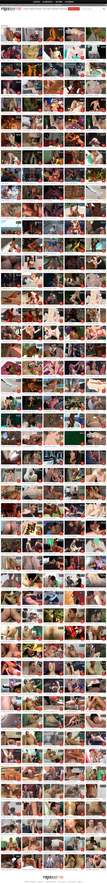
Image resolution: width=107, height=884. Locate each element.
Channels (55, 9)
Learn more (58, 5)
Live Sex (37, 2)
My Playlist (73, 9)
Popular (32, 9)
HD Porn (59, 2)
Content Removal (51, 881)
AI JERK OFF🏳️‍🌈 (48, 2)
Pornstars (63, 9)
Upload (80, 881)
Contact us (40, 881)
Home (25, 9)
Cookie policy (72, 881)
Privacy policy (62, 881)
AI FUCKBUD (69, 2)
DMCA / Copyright (30, 881)
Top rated (47, 9)
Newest (39, 9)
